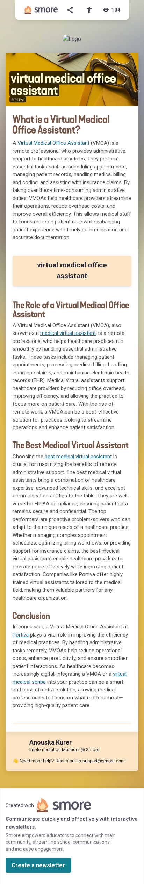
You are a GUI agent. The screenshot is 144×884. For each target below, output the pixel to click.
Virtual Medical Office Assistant (53, 143)
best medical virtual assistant (78, 456)
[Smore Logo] (41, 9)
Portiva (21, 635)
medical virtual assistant (68, 333)
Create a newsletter (38, 865)
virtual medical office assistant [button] (72, 270)
